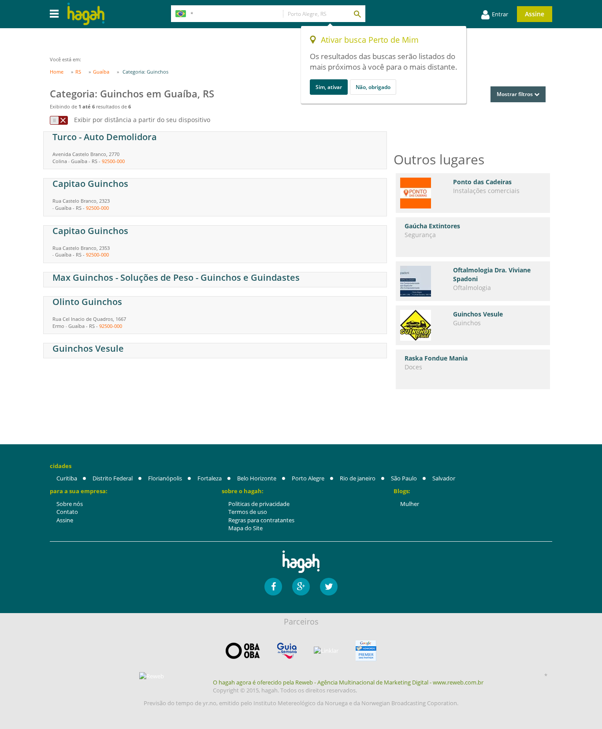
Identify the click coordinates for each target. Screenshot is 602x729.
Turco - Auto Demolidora (104, 137)
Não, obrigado (373, 87)
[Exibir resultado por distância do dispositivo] (59, 120)
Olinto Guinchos (87, 302)
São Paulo (404, 478)
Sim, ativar (329, 87)
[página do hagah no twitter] (329, 586)
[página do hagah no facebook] (273, 586)
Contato (67, 512)
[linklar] (326, 651)
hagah (85, 14)
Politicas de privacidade (259, 504)
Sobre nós (69, 504)
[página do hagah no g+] (301, 586)
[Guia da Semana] (287, 651)
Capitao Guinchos (90, 184)
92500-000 (113, 161)
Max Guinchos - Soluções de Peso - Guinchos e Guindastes (176, 277)
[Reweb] (152, 676)
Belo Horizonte (256, 478)
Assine (534, 14)
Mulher (409, 504)
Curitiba (66, 478)
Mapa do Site (245, 528)
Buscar (357, 13)
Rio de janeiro (357, 478)
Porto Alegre (308, 478)
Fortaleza (209, 478)
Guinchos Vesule (88, 348)
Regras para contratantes (261, 520)
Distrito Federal (113, 478)
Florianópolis (165, 478)
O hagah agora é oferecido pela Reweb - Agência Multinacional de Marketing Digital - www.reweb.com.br (348, 682)
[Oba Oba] (243, 651)
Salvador (443, 478)
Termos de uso (247, 512)
